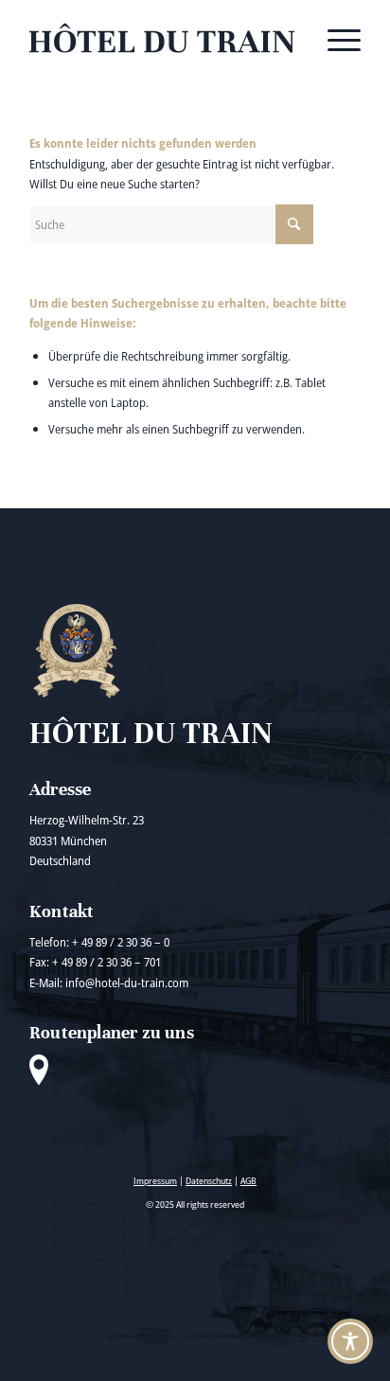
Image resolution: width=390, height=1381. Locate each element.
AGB (248, 1180)
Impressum (155, 1180)
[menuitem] (335, 38)
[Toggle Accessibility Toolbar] (350, 1341)
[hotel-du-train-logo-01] (161, 38)
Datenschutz (209, 1180)
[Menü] (335, 38)
